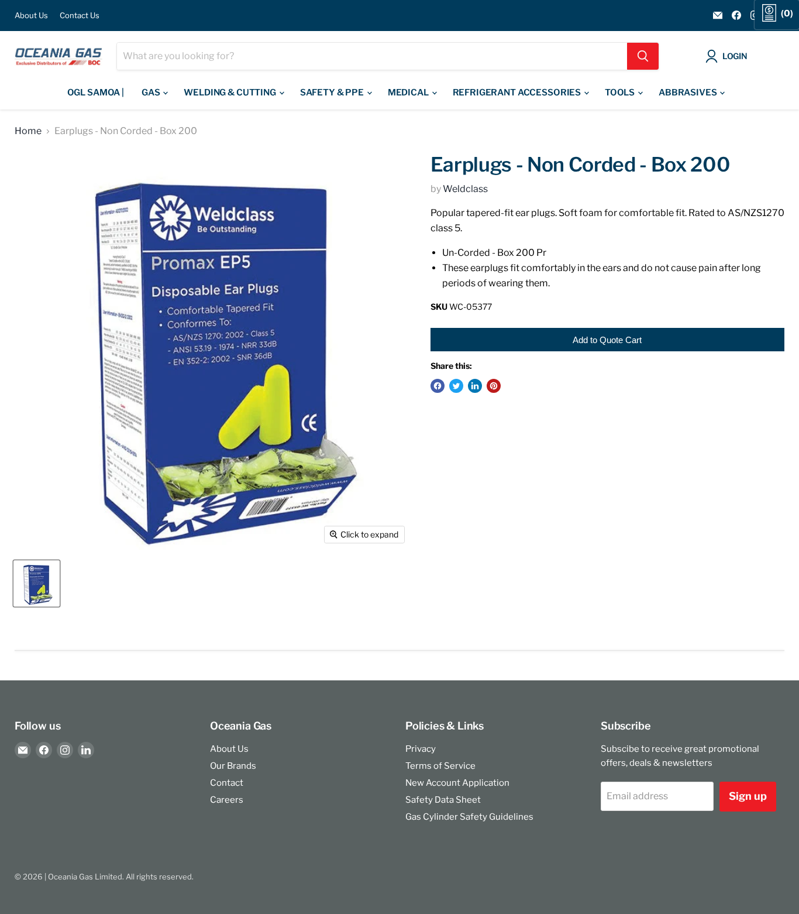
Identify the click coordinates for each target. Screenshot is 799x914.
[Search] (643, 56)
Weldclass (465, 188)
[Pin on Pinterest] (494, 386)
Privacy (420, 749)
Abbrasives (688, 92)
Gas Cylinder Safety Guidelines (469, 817)
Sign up (748, 796)
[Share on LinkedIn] (475, 386)
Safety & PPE (333, 92)
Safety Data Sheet (443, 800)
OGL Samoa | (95, 92)
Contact (226, 783)
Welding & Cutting (230, 92)
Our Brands (233, 766)
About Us (31, 15)
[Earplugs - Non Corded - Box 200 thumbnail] (36, 583)
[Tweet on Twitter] (456, 386)
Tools (620, 92)
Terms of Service (440, 766)
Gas (151, 92)
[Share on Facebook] (438, 386)
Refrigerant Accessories (518, 92)
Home (28, 131)
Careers (226, 800)
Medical (409, 92)
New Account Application (457, 783)
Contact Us (79, 15)
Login (735, 56)
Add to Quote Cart (607, 340)
